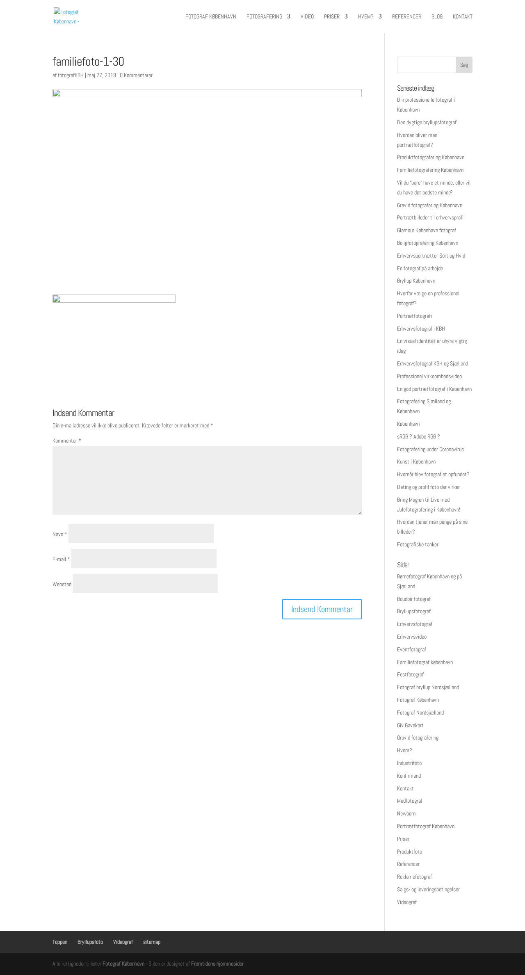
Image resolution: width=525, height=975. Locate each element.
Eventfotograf (411, 649)
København (408, 423)
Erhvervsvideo (412, 636)
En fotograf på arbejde (420, 268)
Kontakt (462, 17)
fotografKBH (71, 75)
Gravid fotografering (417, 737)
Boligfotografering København (427, 243)
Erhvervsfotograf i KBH (421, 328)
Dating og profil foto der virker (428, 487)
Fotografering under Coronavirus (430, 449)
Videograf (407, 902)
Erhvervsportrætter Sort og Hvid (431, 255)
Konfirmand (409, 775)
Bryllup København (416, 280)
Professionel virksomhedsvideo (429, 376)
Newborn (406, 813)
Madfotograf (409, 800)
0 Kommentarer (136, 75)
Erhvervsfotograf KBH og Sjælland (432, 363)
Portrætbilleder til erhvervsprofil (431, 217)
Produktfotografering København (430, 157)
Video (307, 17)
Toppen (59, 941)
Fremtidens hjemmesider (217, 963)
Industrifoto (409, 763)
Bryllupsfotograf (414, 611)
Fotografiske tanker (417, 544)
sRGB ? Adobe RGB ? (418, 436)
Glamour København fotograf (426, 230)
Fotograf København (210, 17)
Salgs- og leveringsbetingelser (428, 889)
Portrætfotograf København (425, 826)
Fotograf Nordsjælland (420, 712)
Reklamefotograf (414, 876)
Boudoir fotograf (414, 599)
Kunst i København (416, 461)
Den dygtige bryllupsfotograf (427, 122)
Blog (437, 17)
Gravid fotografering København (429, 205)
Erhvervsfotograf (414, 624)
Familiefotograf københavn (425, 662)
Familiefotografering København (430, 170)
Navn (59, 534)
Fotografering (264, 17)
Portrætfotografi (414, 316)
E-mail (61, 559)
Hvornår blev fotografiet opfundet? (433, 474)
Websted (61, 584)
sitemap (151, 941)
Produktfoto (409, 851)
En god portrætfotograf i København (434, 389)
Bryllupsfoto (90, 941)
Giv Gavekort (410, 725)
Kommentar (66, 440)
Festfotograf (410, 674)
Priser (332, 17)
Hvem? (366, 17)
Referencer (406, 17)
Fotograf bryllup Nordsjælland (428, 687)
